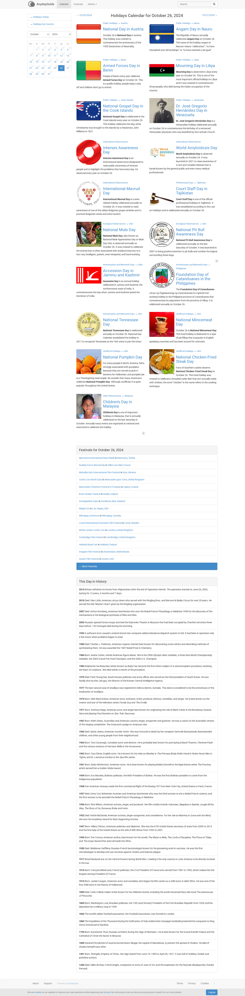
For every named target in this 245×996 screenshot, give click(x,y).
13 (68, 55)
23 (44, 67)
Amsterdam (110, 551)
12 (62, 55)
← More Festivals (88, 566)
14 (31, 61)
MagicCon (84, 508)
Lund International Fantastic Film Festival (100, 523)
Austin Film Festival (89, 559)
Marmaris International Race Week (96, 458)
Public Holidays (110, 23)
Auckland (106, 501)
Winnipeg (107, 515)
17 (50, 61)
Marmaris (122, 458)
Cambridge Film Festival (91, 537)
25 (56, 67)
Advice (91, 4)
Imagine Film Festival (90, 551)
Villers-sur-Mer (115, 465)
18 (56, 61)
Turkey (131, 458)
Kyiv (125, 472)
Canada (117, 515)
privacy (107, 992)
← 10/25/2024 (84, 15)
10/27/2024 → (210, 15)
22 (38, 67)
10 (50, 55)
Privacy (192, 983)
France (126, 465)
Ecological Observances (114, 223)
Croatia (134, 487)
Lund (127, 523)
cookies (37, 992)
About (35, 983)
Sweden (135, 523)
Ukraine (132, 472)
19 (62, 61)
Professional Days (184, 182)
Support (48, 983)
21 (31, 67)
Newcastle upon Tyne (116, 479)
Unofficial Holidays (185, 314)
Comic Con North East (90, 479)
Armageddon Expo (88, 501)
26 (62, 67)
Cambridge (112, 537)
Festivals (78, 4)
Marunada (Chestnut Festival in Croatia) (99, 487)
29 (38, 73)
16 (44, 61)
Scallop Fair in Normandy (92, 465)
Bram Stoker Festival (89, 494)
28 (31, 73)
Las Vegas (97, 508)
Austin (105, 559)
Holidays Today (41, 17)
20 (68, 61)
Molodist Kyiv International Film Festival (99, 472)
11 (56, 55)
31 (50, 73)
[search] (214, 4)
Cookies (205, 983)
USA (106, 508)
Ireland (114, 494)
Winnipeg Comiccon (89, 515)
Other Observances (112, 396)
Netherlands (123, 551)
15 (38, 61)
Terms (180, 983)
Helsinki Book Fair (88, 544)
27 (68, 67)
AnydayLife (73, 983)
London (112, 530)
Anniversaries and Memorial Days (118, 264)
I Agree (211, 992)
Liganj (126, 487)
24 (50, 67)
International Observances (115, 142)
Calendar (64, 4)
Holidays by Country (43, 24)
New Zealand (118, 501)
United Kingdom (136, 479)
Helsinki (104, 544)
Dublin (106, 494)
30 (44, 73)
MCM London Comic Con (92, 530)
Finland (113, 544)
